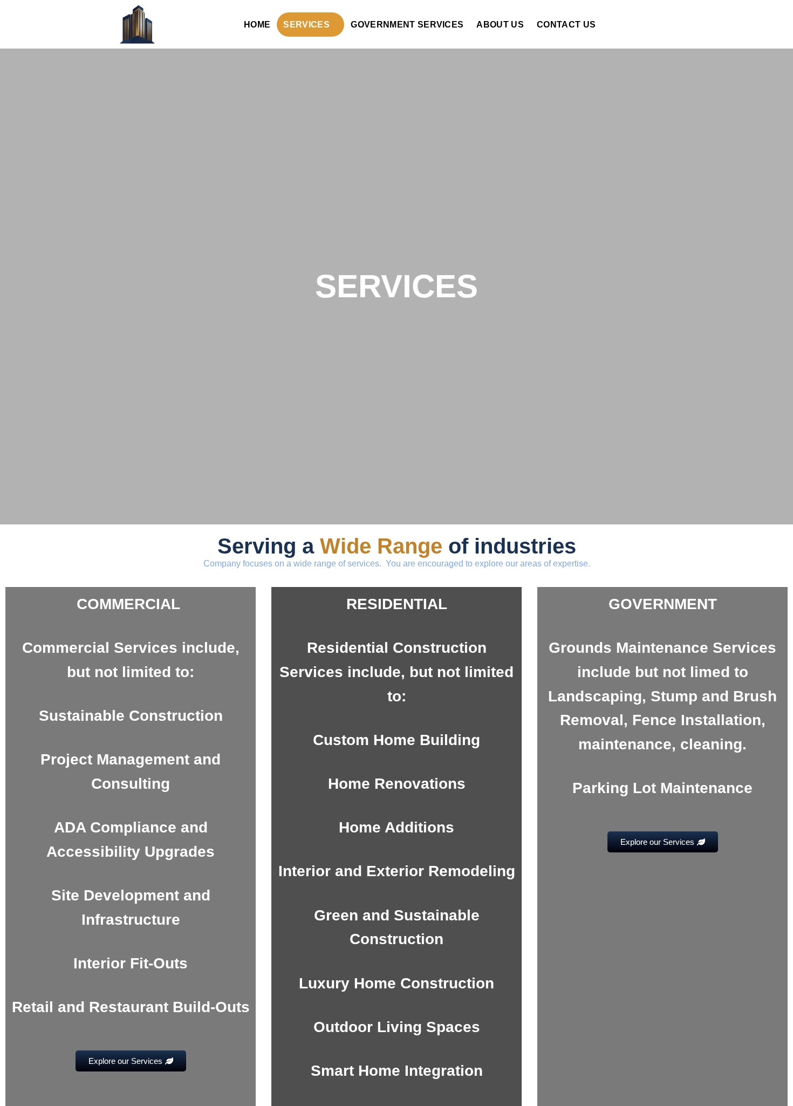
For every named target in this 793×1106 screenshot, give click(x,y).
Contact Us (566, 24)
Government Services (407, 24)
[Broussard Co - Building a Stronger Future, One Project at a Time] (167, 24)
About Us (500, 24)
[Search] (668, 23)
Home (257, 24)
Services (306, 24)
